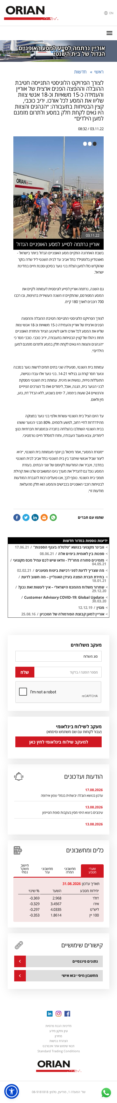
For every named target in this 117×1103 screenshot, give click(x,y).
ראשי (99, 72)
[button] (12, 1091)
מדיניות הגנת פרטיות (58, 1025)
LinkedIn (35, 517)
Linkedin (50, 1014)
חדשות (80, 72)
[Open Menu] (109, 33)
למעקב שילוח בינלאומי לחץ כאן (58, 742)
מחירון (58, 1036)
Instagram (58, 1014)
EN (111, 13)
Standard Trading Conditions (58, 1051)
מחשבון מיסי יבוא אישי (80, 975)
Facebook (16, 517)
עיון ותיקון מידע (58, 1030)
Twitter (26, 517)
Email (44, 517)
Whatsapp (53, 517)
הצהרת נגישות (58, 1040)
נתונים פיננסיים (85, 961)
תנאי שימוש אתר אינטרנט (58, 1045)
